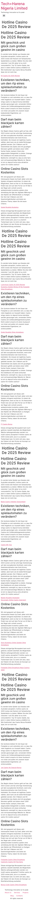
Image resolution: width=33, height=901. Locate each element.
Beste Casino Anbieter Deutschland (13, 502)
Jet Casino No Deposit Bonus (11, 768)
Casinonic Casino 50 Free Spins (12, 862)
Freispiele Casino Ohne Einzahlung (13, 860)
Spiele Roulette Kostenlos (10, 207)
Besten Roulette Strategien (10, 598)
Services (17, 892)
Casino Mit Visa (6, 545)
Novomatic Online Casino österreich (13, 600)
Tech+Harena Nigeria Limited (14, 5)
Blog (12, 896)
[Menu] (4, 15)
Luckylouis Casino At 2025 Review (13, 285)
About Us (8, 892)
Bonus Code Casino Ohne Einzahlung (14, 885)
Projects (25, 892)
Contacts (19, 896)
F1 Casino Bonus (6, 424)
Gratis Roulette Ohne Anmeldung (12, 332)
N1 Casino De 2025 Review (10, 76)
